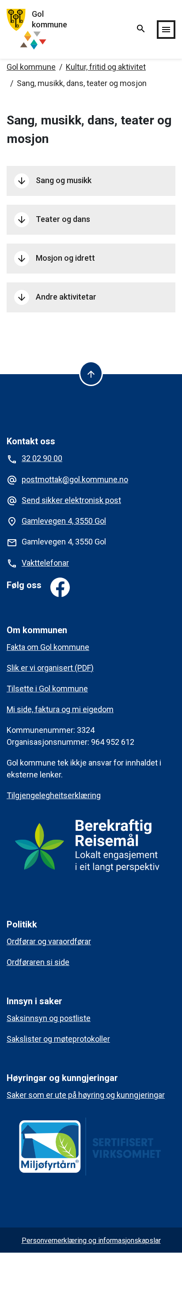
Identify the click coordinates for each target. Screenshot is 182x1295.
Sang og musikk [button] (53, 181)
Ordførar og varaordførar (49, 941)
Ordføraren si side (38, 962)
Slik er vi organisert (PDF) (50, 667)
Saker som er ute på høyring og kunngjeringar (86, 1095)
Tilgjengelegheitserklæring (54, 795)
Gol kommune (31, 66)
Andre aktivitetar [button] (56, 297)
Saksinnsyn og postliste (49, 1018)
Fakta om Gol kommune (48, 647)
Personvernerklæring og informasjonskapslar (91, 1240)
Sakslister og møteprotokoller (58, 1039)
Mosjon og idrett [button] (55, 258)
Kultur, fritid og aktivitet (106, 66)
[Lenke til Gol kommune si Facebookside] (60, 587)
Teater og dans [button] (53, 219)
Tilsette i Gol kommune (47, 688)
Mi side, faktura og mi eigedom (60, 709)
